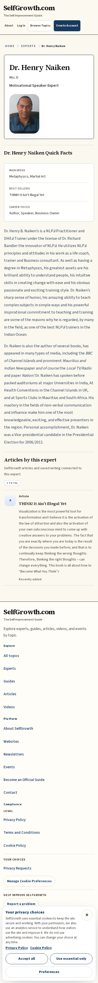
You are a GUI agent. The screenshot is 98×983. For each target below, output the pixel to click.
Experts (28, 46)
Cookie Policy (15, 845)
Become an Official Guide (24, 779)
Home (10, 46)
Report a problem (21, 904)
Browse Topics (40, 26)
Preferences (49, 971)
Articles (10, 694)
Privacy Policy (15, 819)
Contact (10, 792)
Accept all (26, 958)
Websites (11, 741)
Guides (9, 681)
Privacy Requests (17, 868)
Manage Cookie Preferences (29, 881)
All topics (11, 655)
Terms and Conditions (22, 832)
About (9, 26)
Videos (9, 707)
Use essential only (71, 958)
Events (9, 767)
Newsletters (14, 754)
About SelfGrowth (18, 728)
